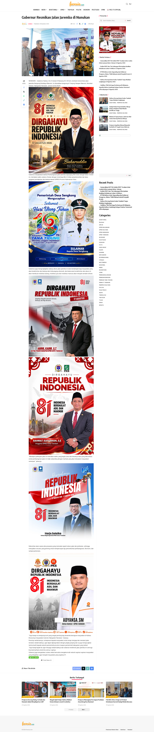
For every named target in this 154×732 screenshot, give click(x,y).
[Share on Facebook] (77, 23)
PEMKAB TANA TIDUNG (105, 280)
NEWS (100, 267)
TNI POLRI (102, 297)
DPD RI (101, 225)
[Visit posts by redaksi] (24, 24)
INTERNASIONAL (104, 257)
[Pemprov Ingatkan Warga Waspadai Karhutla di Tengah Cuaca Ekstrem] (103, 127)
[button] (127, 4)
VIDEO (101, 302)
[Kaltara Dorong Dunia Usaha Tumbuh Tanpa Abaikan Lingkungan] (103, 100)
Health (101, 250)
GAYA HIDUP (102, 247)
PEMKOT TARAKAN (104, 282)
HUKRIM (101, 252)
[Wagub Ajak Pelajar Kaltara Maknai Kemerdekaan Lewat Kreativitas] (63, 689)
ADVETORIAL (112, 102)
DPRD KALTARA (103, 230)
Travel (101, 300)
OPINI (100, 272)
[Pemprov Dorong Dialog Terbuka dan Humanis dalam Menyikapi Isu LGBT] (35, 689)
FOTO (100, 245)
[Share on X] (80, 23)
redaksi (30, 24)
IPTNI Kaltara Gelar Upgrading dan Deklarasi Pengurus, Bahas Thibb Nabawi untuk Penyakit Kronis (114, 197)
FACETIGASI (102, 240)
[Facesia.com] (77, 4)
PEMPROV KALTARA (122, 102)
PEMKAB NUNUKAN (104, 277)
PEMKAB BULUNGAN (105, 275)
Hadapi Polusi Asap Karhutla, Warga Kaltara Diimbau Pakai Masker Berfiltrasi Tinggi (119, 108)
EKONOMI (102, 237)
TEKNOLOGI (102, 295)
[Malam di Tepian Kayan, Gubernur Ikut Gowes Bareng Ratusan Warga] (103, 119)
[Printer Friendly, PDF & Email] (34, 657)
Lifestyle (101, 260)
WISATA (101, 305)
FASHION (101, 242)
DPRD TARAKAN (103, 234)
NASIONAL (102, 265)
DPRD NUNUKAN (104, 232)
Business (101, 222)
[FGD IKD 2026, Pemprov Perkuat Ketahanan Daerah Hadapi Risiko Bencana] (119, 689)
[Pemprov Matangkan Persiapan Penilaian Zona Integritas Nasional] (91, 689)
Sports (101, 292)
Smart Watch (102, 290)
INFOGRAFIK (102, 255)
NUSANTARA (102, 270)
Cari (129, 175)
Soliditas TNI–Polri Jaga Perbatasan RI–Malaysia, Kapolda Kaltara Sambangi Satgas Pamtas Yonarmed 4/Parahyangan (114, 87)
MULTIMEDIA (102, 262)
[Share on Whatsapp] (24, 96)
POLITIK (101, 287)
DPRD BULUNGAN (104, 227)
